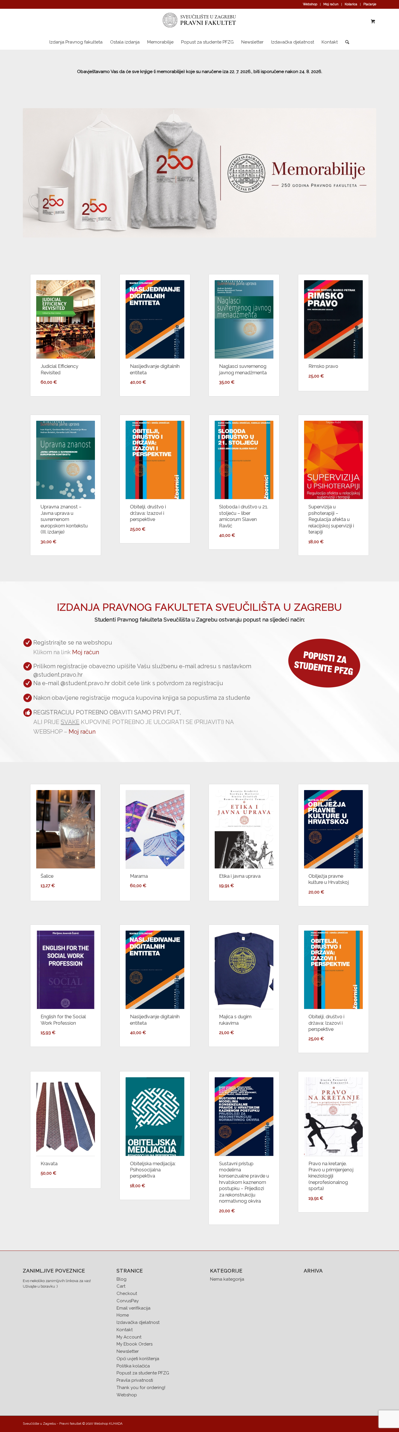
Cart (121, 1286)
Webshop (310, 4)
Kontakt (125, 1329)
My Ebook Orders (134, 1344)
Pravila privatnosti (135, 1380)
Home (123, 1315)
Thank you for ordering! (141, 1387)
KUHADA (115, 1424)
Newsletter (128, 1351)
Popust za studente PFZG (143, 1373)
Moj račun (331, 4)
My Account (129, 1337)
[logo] (199, 21)
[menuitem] (310, 4)
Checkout (127, 1293)
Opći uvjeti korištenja (138, 1358)
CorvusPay (128, 1300)
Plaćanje (369, 4)
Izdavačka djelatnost (138, 1322)
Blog (121, 1279)
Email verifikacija (133, 1308)
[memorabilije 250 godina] (199, 173)
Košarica (351, 4)
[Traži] (345, 42)
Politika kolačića (133, 1366)
